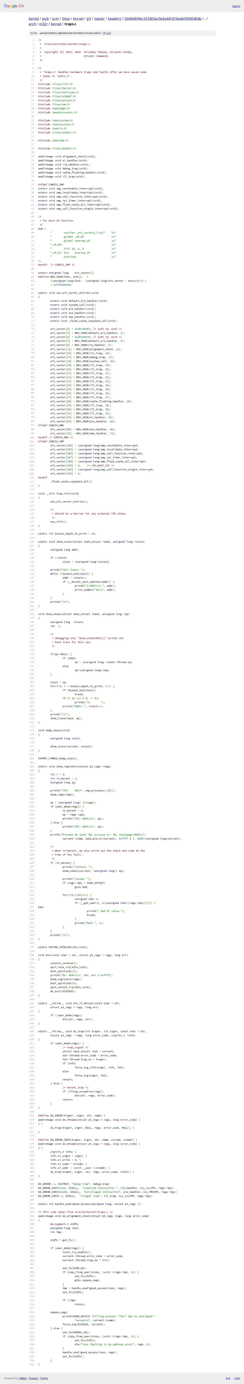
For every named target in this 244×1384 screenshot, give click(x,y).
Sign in (236, 6)
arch (32, 24)
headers (114, 18)
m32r (43, 24)
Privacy (33, 1378)
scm (55, 18)
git (89, 18)
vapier (99, 18)
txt (228, 1378)
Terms (44, 1378)
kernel (34, 18)
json (237, 1378)
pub (45, 18)
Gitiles (23, 1378)
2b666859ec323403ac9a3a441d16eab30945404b (162, 18)
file (107, 33)
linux (66, 18)
